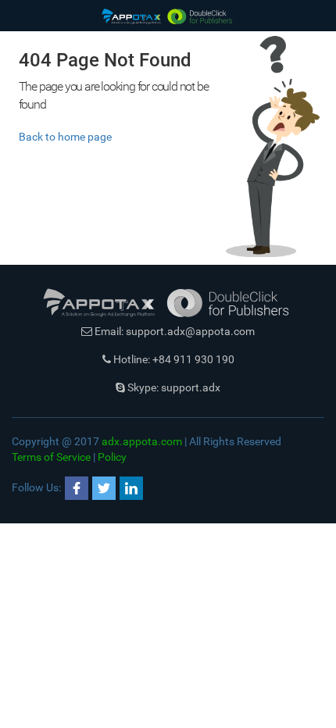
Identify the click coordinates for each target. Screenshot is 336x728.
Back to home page (65, 136)
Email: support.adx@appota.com (173, 331)
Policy (112, 457)
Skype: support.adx (172, 387)
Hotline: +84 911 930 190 (172, 359)
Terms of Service (51, 457)
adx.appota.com (142, 441)
